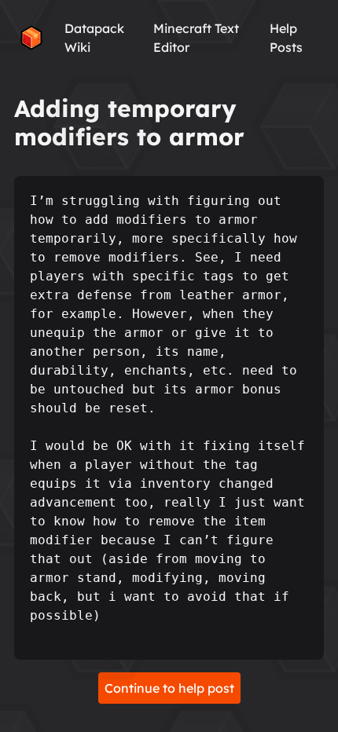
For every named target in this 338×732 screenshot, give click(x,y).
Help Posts (286, 37)
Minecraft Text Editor (196, 37)
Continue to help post (169, 688)
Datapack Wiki (94, 37)
